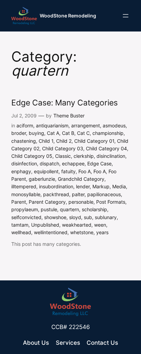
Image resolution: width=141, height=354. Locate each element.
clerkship (84, 156)
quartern (69, 209)
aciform (24, 125)
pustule (49, 209)
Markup (101, 186)
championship (108, 133)
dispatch (49, 163)
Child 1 (46, 141)
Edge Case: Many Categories (64, 103)
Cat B (68, 133)
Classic (63, 156)
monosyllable (25, 194)
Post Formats (110, 202)
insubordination (56, 186)
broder (18, 133)
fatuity (68, 171)
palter (78, 194)
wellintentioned (50, 232)
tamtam (19, 225)
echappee (73, 163)
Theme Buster (69, 115)
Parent (18, 202)
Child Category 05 (31, 156)
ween (100, 225)
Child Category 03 (62, 148)
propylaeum (24, 209)
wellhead (21, 232)
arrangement (85, 125)
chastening (23, 141)
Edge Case (99, 163)
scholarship (94, 209)
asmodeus (114, 125)
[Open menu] (125, 16)
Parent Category (47, 202)
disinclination (111, 156)
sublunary (106, 217)
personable (80, 202)
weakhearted (76, 225)
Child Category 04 (106, 148)
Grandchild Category (81, 179)
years (102, 232)
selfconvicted (26, 217)
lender (83, 186)
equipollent (46, 171)
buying (36, 133)
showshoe (55, 217)
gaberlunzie (42, 179)
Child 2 (64, 141)
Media (119, 186)
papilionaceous (104, 194)
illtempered (23, 186)
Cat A (53, 133)
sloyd (75, 217)
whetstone (81, 232)
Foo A (84, 171)
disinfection (24, 163)
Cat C (83, 133)
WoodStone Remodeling (68, 15)
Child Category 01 (94, 141)
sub (88, 217)
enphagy (21, 171)
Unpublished (45, 225)
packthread (56, 194)
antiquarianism (52, 125)
